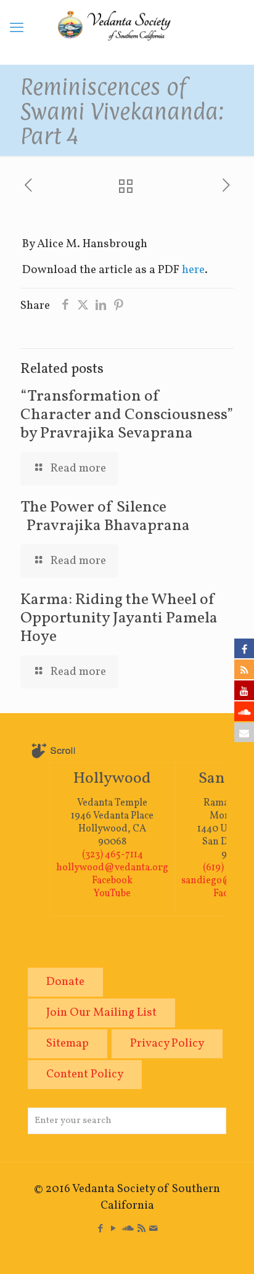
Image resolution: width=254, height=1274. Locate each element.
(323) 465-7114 (112, 855)
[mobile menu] (16, 28)
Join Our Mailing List (101, 1013)
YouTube (112, 893)
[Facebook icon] (100, 1229)
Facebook (112, 881)
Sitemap (67, 1043)
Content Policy (84, 1074)
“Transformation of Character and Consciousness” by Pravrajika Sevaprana (126, 414)
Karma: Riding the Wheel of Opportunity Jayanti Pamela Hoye (119, 618)
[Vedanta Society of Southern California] (127, 32)
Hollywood (112, 778)
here (193, 270)
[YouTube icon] (113, 1229)
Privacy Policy (167, 1043)
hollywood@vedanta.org (112, 868)
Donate (65, 982)
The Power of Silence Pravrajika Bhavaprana (105, 516)
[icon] (128, 1229)
